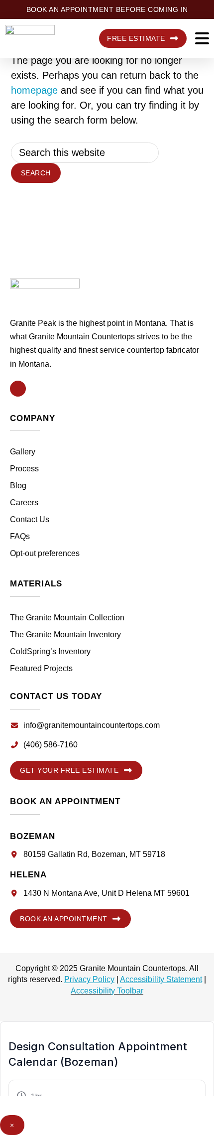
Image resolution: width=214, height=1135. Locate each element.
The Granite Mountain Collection (67, 617)
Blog (18, 485)
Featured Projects (41, 668)
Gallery (22, 451)
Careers (24, 502)
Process (24, 468)
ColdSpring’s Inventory (50, 651)
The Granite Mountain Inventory (65, 634)
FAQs (20, 536)
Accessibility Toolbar (107, 991)
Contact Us (29, 519)
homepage (34, 90)
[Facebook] (18, 389)
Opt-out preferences (45, 553)
